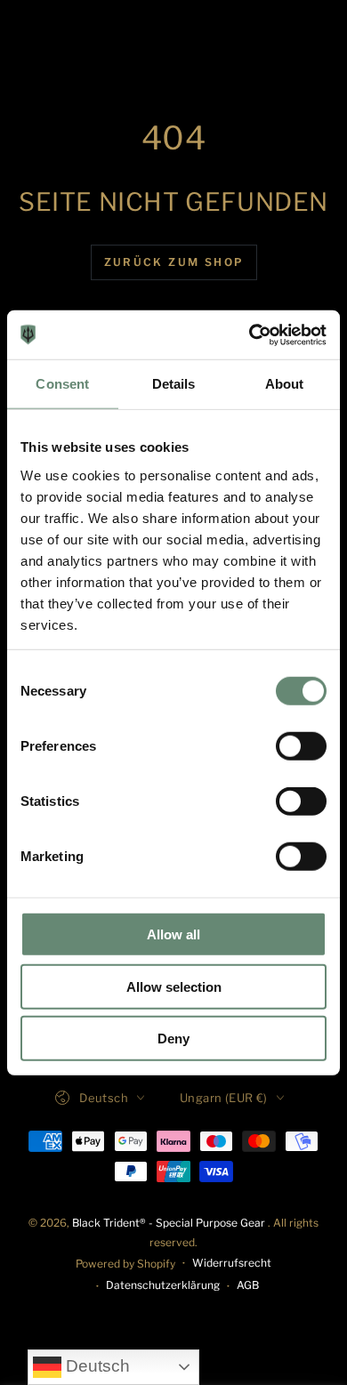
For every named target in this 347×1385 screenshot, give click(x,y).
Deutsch (95, 1366)
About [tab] (284, 383)
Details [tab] (174, 383)
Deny (173, 1038)
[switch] (301, 746)
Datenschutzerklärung (163, 1285)
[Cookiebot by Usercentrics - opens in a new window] (250, 334)
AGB (248, 1285)
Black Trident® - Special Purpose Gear (170, 1222)
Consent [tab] (62, 383)
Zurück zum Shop (174, 262)
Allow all (173, 934)
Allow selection (174, 986)
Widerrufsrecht (231, 1262)
